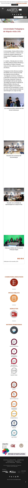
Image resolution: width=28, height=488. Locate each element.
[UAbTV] (14, 385)
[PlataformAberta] (14, 342)
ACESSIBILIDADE (20, 459)
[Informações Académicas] (14, 352)
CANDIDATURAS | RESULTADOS (14, 277)
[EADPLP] (14, 451)
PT (23, 14)
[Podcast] (14, 424)
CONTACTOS (18, 462)
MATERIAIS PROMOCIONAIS (14, 324)
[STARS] (21, 445)
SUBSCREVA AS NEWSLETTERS (9, 459)
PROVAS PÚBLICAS (14, 292)
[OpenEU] (5, 445)
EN (25, 14)
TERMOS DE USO (10, 461)
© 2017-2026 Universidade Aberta (14, 479)
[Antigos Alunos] (14, 414)
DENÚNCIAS (17, 461)
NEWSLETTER (14, 308)
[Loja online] (14, 433)
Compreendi (14, 4)
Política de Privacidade (21, 3)
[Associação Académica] (14, 405)
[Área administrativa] (25, 481)
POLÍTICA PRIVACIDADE (10, 462)
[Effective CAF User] (12, 445)
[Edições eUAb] (14, 371)
